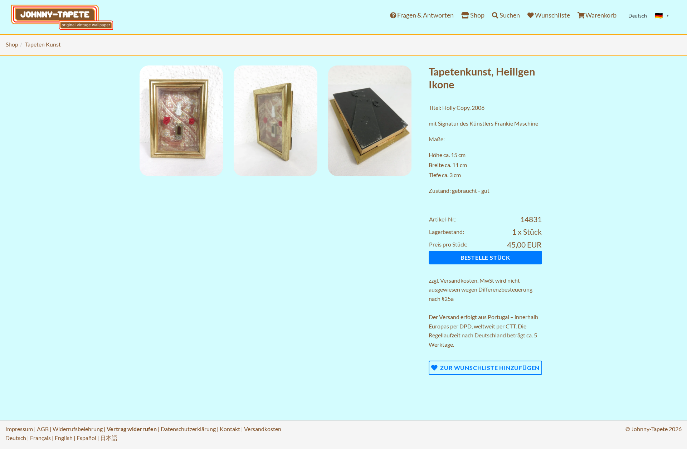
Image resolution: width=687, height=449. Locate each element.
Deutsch (15, 437)
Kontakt (230, 428)
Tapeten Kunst (43, 44)
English (64, 437)
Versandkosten (458, 280)
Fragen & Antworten (425, 15)
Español (86, 437)
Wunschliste (552, 15)
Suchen (509, 15)
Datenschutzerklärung (188, 428)
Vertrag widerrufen (132, 428)
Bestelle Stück (485, 257)
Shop (476, 15)
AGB (43, 428)
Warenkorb (600, 15)
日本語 (108, 437)
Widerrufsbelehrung (78, 428)
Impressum (19, 428)
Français (40, 437)
